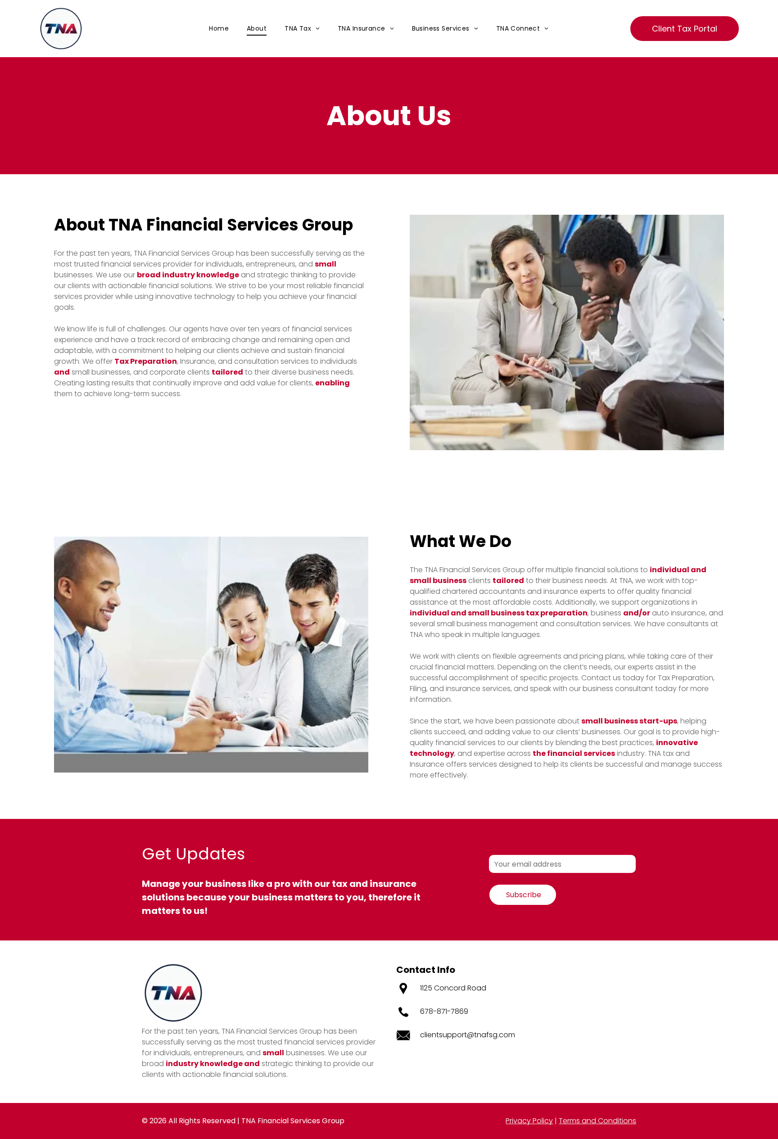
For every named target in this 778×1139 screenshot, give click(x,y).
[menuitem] (219, 29)
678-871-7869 (444, 1011)
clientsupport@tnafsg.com (467, 1035)
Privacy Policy (529, 1121)
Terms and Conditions (597, 1121)
